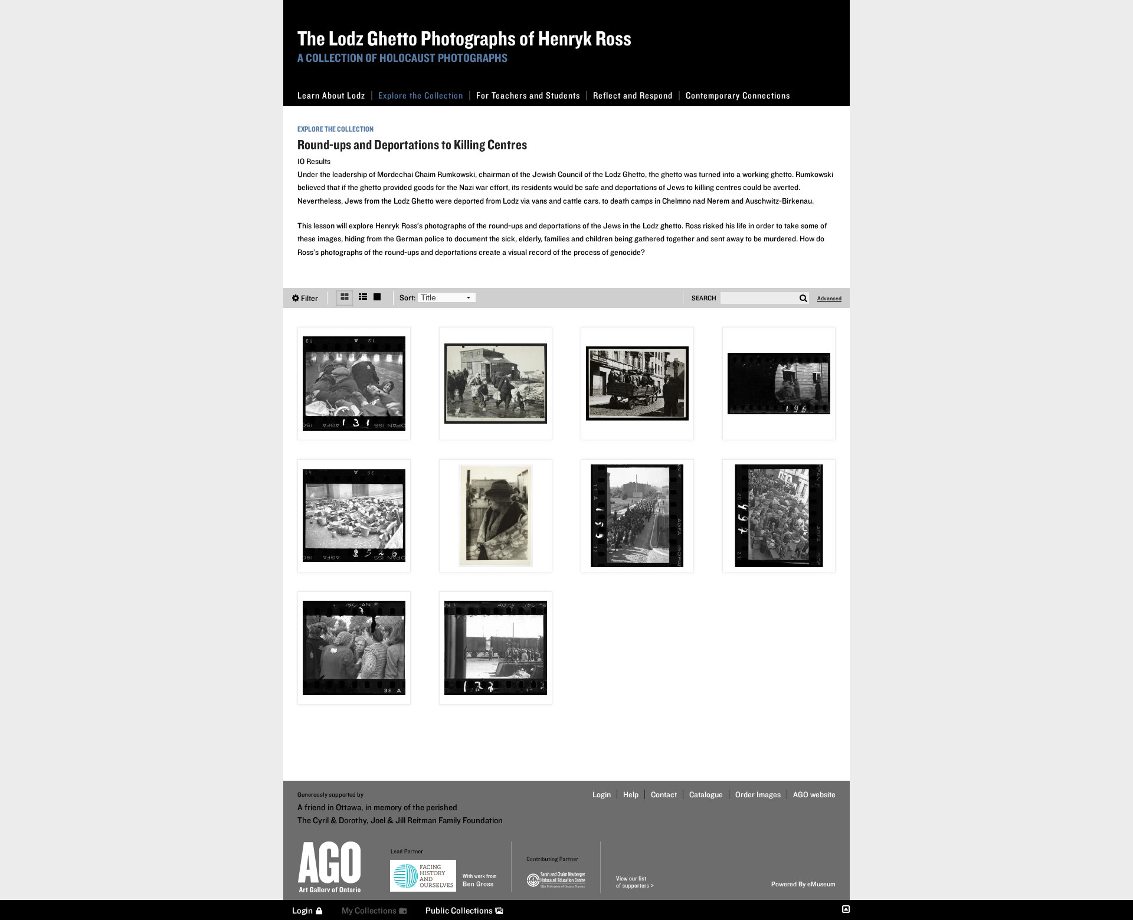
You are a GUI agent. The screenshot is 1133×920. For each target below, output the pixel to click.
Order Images (758, 794)
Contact (664, 794)
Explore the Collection (420, 95)
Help (630, 794)
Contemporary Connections (738, 95)
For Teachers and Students (528, 95)
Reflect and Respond (633, 95)
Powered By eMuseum (803, 883)
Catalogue (706, 794)
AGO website (814, 794)
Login (601, 794)
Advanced (829, 298)
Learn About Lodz (331, 95)
